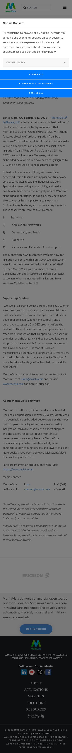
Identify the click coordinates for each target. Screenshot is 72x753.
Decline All (36, 93)
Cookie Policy (15, 62)
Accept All (36, 74)
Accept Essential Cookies (36, 83)
